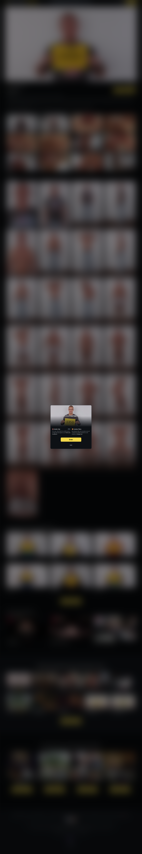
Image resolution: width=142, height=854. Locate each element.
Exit (71, 445)
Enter (71, 439)
